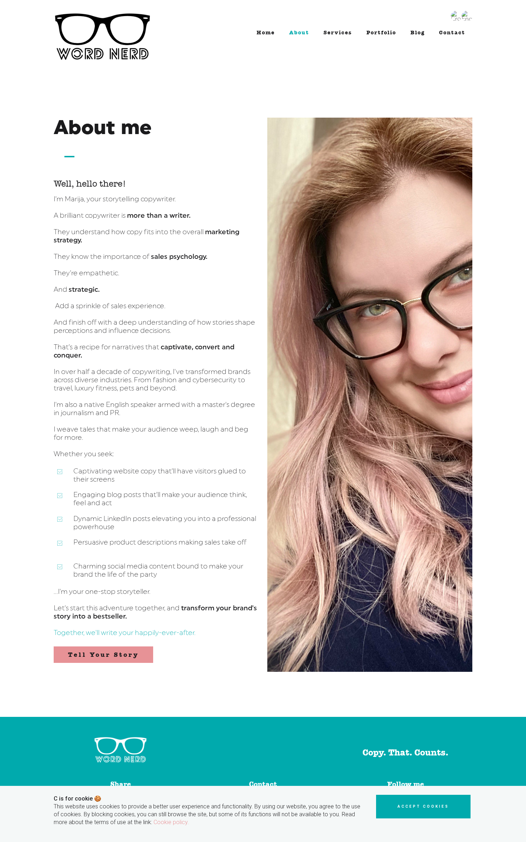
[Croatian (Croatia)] (456, 13)
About (299, 32)
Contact (452, 32)
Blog (417, 32)
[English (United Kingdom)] (467, 13)
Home (266, 32)
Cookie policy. (171, 822)
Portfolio (381, 32)
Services (337, 32)
